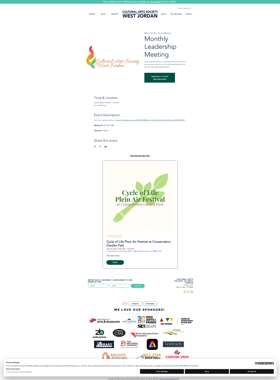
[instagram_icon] (188, 291)
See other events (159, 79)
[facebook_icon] (184, 291)
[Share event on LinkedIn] (106, 146)
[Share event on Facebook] (95, 146)
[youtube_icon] (191, 291)
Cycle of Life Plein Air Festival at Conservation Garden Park (138, 243)
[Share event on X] (100, 146)
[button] (114, 14)
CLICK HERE (178, 2)
